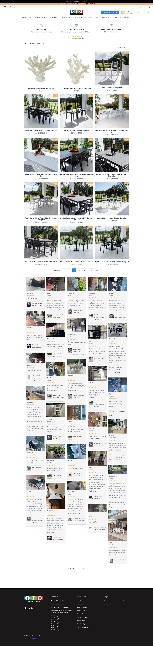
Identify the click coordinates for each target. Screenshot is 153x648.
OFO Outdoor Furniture (35, 636)
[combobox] (143, 12)
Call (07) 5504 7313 (89, 4)
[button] (27, 17)
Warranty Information (83, 617)
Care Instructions (82, 607)
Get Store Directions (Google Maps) (61, 607)
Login (143, 7)
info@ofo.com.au (59, 604)
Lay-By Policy (81, 624)
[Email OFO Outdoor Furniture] (10, 7)
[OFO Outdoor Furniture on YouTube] (5, 7)
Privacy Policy (81, 620)
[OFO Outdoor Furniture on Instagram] (7, 7)
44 (91, 270)
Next (97, 270)
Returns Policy (81, 614)
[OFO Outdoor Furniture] (76, 12)
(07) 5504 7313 (16, 7)
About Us (80, 600)
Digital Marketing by (29, 638)
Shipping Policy (81, 610)
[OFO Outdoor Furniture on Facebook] (2, 7)
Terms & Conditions (82, 627)
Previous (57, 270)
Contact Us (84, 1)
